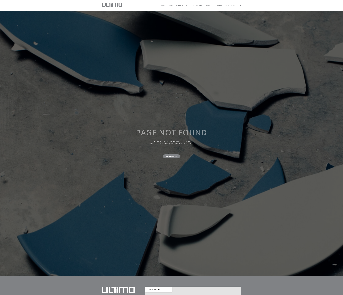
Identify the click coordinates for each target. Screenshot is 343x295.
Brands (178, 5)
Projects (219, 5)
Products (189, 5)
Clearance (199, 5)
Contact (234, 5)
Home (163, 5)
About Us (171, 5)
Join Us (226, 5)
